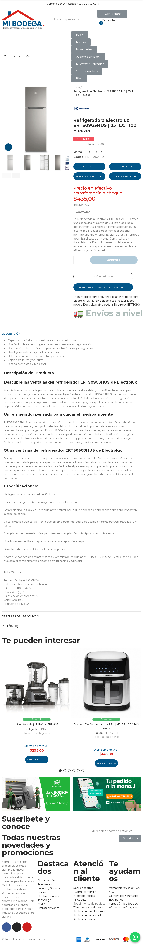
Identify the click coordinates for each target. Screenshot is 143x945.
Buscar (87, 19)
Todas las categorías (37, 733)
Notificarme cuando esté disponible (103, 287)
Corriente (125, 166)
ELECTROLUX (93, 152)
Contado (89, 166)
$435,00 (84, 198)
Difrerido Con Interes (89, 176)
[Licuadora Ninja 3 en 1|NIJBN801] (37, 683)
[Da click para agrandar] (8, 147)
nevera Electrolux (84, 304)
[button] (112, 14)
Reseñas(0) (10, 626)
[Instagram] (16, 927)
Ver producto (36, 759)
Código (78, 157)
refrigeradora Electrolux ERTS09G (118, 304)
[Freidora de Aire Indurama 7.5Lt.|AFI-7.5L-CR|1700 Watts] (106, 683)
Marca (77, 152)
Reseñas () (96, 144)
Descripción (11, 333)
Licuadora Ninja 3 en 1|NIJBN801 (36, 724)
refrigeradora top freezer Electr (115, 300)
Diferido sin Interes (125, 176)
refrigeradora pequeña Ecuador (101, 296)
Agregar (113, 260)
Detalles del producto (20, 616)
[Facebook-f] (6, 927)
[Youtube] (27, 927)
